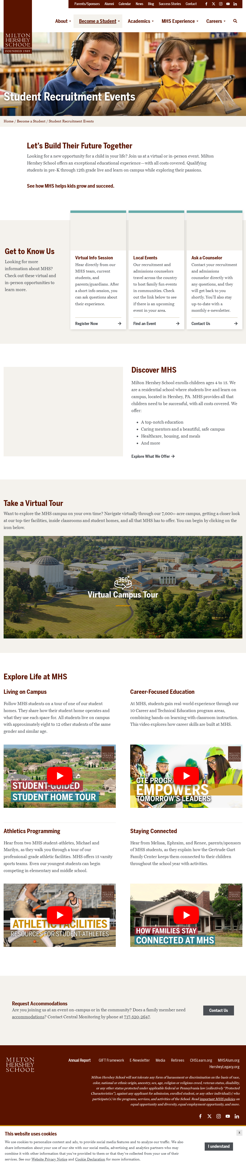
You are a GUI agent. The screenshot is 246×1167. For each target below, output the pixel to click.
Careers (214, 21)
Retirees (177, 1060)
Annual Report (79, 1060)
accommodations (28, 1017)
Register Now (86, 323)
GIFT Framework (111, 1060)
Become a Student (97, 21)
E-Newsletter (140, 1060)
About (61, 21)
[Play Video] (60, 776)
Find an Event (144, 323)
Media (160, 1060)
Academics (139, 21)
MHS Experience (178, 21)
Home (8, 121)
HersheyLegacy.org (224, 1067)
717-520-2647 (137, 1017)
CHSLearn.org (201, 1060)
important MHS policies (217, 1099)
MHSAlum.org (229, 1060)
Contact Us (200, 323)
